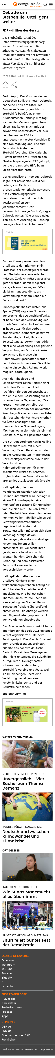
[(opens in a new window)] (26, 243)
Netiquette (8, 1049)
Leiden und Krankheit (34, 76)
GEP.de (6, 1026)
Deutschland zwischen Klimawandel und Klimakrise (25, 836)
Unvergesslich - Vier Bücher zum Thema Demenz (23, 783)
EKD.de (6, 1031)
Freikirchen (9, 1039)
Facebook (8, 960)
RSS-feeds (8, 998)
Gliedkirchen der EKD (16, 1035)
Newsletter (9, 1003)
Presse (19, 1049)
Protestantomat (12, 1007)
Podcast (7, 1011)
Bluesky (7, 977)
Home (5, 85)
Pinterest (8, 973)
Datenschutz (31, 1049)
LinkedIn (7, 986)
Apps (5, 1016)
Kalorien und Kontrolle (20, 887)
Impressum (47, 1049)
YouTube (7, 969)
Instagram (8, 964)
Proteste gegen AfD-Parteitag (25, 935)
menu (4, 4)
